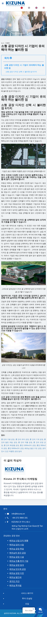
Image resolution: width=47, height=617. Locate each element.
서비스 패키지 (27, 593)
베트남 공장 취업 (16, 549)
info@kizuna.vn (18, 514)
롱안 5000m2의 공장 (16, 448)
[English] (36, 8)
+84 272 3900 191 (20, 518)
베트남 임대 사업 (16, 545)
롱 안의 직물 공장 (25, 442)
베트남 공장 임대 (16, 565)
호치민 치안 (14, 581)
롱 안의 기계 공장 (36, 439)
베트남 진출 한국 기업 (18, 561)
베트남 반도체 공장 (17, 569)
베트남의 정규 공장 (17, 553)
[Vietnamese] (22, 8)
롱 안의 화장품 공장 (11, 445)
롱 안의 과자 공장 (22, 439)
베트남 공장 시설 (16, 557)
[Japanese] (44, 8)
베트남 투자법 (15, 585)
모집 (27, 604)
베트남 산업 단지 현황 (18, 541)
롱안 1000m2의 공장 (28, 445)
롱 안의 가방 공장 (8, 439)
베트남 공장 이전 (16, 573)
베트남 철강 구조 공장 (33, 448)
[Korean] (29, 8)
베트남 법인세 (15, 577)
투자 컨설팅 (27, 598)
